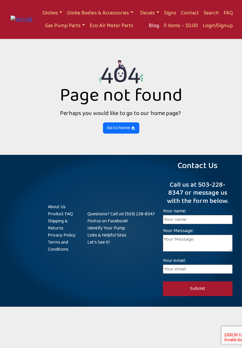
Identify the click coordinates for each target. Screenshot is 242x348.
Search (211, 13)
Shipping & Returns (58, 224)
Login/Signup (218, 26)
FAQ (228, 13)
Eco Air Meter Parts (111, 26)
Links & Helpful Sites (106, 235)
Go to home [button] (119, 128)
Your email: (174, 261)
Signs (170, 13)
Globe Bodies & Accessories (98, 13)
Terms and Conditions (58, 246)
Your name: (174, 211)
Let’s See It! (98, 242)
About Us (57, 207)
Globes (50, 13)
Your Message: (178, 231)
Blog (154, 26)
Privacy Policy (62, 235)
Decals (147, 13)
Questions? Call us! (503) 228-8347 (121, 214)
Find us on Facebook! (107, 221)
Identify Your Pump (106, 228)
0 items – (181, 26)
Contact (190, 13)
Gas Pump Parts (63, 26)
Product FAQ (60, 214)
